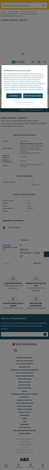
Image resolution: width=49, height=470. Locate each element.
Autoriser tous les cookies (33, 96)
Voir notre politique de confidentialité (33, 89)
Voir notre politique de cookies (13, 89)
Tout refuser (14, 96)
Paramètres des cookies (24, 102)
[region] (24, 86)
